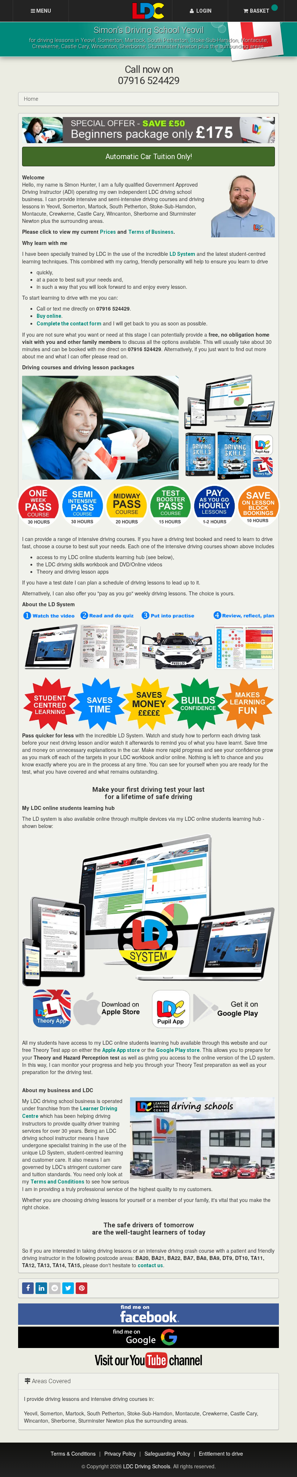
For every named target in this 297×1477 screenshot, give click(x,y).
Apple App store (121, 1050)
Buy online (49, 316)
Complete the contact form (69, 323)
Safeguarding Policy (167, 1453)
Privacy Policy (120, 1453)
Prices (108, 232)
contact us (150, 1265)
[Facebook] (28, 1288)
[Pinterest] (81, 1288)
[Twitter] (68, 1288)
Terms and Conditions (57, 1182)
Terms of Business (150, 232)
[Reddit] (54, 1288)
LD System (182, 254)
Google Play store (178, 1050)
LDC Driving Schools (146, 1466)
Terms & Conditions (73, 1453)
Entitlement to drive (221, 1453)
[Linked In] (41, 1288)
